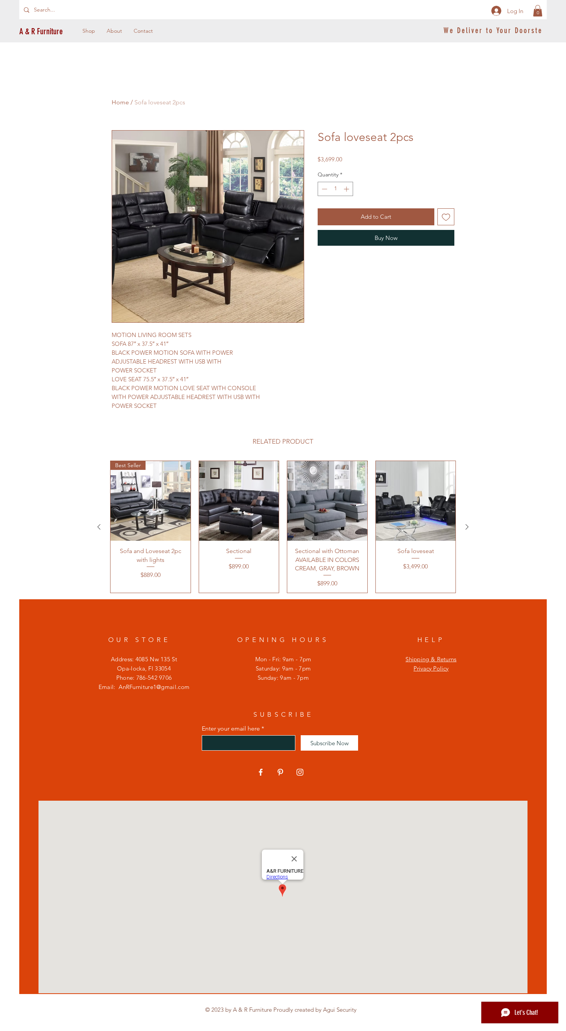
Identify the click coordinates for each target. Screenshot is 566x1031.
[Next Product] (467, 526)
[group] (283, 527)
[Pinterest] (280, 772)
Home (120, 102)
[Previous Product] (99, 526)
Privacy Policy (431, 668)
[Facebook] (260, 772)
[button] (538, 11)
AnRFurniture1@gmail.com (154, 687)
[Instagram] (300, 772)
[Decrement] (323, 189)
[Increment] (347, 189)
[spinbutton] (335, 189)
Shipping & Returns (430, 659)
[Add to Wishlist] (446, 217)
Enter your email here (231, 729)
